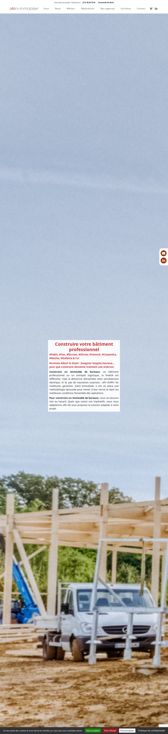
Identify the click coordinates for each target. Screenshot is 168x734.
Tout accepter (93, 730)
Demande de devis (106, 2)
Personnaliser (127, 730)
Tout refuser (110, 730)
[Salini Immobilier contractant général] (24, 8)
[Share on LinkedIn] (164, 260)
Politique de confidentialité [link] (151, 730)
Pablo (54, 354)
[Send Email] (164, 253)
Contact (141, 8)
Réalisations (88, 8)
